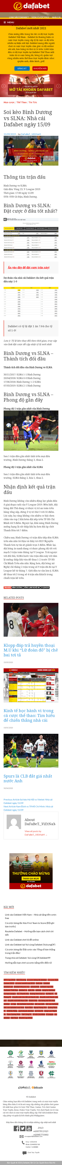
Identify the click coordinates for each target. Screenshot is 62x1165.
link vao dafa (39, 1004)
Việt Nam (14, 1018)
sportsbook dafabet (26, 1011)
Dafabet (46, 983)
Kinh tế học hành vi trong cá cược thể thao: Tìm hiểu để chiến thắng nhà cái (29, 715)
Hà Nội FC (49, 993)
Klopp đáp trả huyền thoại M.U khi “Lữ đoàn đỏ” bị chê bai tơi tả (31, 650)
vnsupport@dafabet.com (33, 1136)
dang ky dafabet (48, 990)
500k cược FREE (40, 17)
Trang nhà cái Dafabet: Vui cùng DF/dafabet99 (27, 957)
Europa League (10, 993)
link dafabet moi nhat (25, 1004)
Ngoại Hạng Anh (40, 1007)
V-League (45, 587)
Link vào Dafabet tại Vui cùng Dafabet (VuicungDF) (30, 944)
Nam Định (29, 1007)
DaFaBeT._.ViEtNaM (31, 134)
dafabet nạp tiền (46, 987)
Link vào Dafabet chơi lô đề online (22, 939)
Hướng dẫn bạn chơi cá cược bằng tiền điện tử (28, 962)
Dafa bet (39, 983)
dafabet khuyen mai (22, 987)
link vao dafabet (51, 1004)
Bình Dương (17, 587)
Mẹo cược (9, 102)
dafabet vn (23, 990)
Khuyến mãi (40, 68)
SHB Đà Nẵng (12, 1011)
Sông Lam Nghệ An (32, 587)
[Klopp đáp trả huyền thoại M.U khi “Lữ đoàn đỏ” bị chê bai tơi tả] (31, 637)
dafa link (31, 990)
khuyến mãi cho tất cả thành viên (25, 997)
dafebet (38, 990)
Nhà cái (56, 17)
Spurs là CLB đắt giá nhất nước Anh (28, 778)
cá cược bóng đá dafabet (37, 980)
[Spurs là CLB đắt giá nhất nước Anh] (31, 768)
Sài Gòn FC (39, 1011)
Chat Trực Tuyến (33, 1152)
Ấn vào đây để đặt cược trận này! (28, 267)
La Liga (13, 1004)
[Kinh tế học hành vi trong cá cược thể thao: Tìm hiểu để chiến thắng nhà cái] (31, 702)
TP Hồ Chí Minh (38, 1014)
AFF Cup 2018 (10, 980)
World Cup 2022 (26, 1018)
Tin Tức (33, 102)
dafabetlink (35, 987)
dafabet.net (8, 987)
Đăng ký (22, 68)
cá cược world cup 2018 (25, 983)
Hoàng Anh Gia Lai (37, 993)
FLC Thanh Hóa (22, 993)
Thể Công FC (26, 1014)
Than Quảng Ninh (13, 1014)
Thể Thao (22, 102)
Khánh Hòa (33, 1000)
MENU (10, 22)
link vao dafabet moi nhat (14, 1007)
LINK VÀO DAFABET (19, 17)
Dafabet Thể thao (11, 990)
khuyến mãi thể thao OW (17, 1000)
